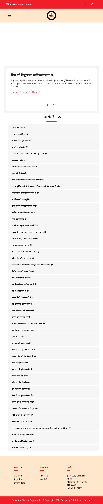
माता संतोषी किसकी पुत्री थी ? (22, 297)
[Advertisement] (51, 47)
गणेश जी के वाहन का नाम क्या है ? (24, 349)
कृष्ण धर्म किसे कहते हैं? (20, 173)
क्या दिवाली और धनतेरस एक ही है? (24, 284)
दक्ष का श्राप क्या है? (19, 127)
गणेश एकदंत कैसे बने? (20, 363)
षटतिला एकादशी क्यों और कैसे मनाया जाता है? (28, 323)
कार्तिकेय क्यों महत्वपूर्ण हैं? (21, 199)
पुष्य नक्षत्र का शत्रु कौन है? (21, 389)
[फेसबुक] (85, 4)
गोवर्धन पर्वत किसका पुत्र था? (22, 447)
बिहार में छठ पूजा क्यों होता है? (22, 395)
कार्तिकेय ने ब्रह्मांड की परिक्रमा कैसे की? (25, 225)
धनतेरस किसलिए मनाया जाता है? (23, 434)
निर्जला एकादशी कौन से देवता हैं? (23, 271)
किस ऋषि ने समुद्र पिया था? (21, 140)
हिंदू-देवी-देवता (19, 483)
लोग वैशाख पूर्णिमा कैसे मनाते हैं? (23, 441)
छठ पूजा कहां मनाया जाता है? (22, 304)
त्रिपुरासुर (35, 92)
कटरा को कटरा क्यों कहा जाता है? (23, 310)
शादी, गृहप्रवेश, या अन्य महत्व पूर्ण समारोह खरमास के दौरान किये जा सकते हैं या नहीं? (41, 428)
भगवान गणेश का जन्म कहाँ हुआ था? (25, 408)
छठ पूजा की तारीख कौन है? (21, 343)
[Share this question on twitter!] (54, 104)
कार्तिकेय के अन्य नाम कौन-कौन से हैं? (25, 193)
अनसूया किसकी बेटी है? (20, 134)
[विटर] (92, 4)
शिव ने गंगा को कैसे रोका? (21, 317)
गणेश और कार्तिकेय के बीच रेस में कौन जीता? (28, 180)
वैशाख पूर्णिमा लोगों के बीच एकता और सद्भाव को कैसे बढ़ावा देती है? (36, 186)
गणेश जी (25, 92)
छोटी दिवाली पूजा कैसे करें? (21, 278)
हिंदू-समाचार (18, 475)
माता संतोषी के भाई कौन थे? (22, 421)
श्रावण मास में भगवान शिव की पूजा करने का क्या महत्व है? (32, 264)
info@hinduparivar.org (20, 4)
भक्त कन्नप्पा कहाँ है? (19, 219)
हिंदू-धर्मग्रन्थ (18, 479)
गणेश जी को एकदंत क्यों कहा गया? (24, 206)
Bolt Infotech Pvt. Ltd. (81, 500)
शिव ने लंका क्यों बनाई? (20, 376)
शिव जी (15, 92)
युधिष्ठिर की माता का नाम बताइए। (23, 330)
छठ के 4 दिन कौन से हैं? (20, 291)
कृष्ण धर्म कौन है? (18, 336)
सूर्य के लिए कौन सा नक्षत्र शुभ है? (23, 258)
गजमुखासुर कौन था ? (19, 160)
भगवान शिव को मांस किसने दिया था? (25, 166)
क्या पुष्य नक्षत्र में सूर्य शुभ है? (22, 245)
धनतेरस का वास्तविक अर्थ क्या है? (24, 212)
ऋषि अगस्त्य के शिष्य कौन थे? (22, 415)
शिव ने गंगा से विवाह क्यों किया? (23, 402)
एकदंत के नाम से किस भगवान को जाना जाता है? (29, 232)
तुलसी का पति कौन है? (20, 147)
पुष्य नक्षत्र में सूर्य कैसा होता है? (22, 369)
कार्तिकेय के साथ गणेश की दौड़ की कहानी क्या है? (29, 153)
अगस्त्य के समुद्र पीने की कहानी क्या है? (25, 238)
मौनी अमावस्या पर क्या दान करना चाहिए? (26, 251)
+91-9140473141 (74, 488)
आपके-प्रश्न (44, 475)
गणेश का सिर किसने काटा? (21, 382)
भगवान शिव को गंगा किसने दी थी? (24, 356)
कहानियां (43, 479)
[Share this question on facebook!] (47, 104)
